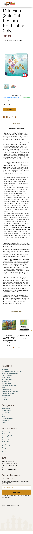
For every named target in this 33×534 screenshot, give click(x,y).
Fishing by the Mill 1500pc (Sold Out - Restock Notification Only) (9, 340)
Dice (3, 416)
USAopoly (5, 448)
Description (16, 123)
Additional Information (16, 128)
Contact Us (5, 381)
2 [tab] (16, 347)
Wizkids (4, 434)
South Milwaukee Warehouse (11, 97)
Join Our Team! (6, 383)
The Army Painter (7, 436)
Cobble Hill (5, 442)
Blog (3, 387)
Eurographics (6, 444)
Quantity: (7, 100)
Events (4, 422)
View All (4, 452)
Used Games (6, 377)
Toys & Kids (5, 420)
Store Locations (7, 375)
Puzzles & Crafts (7, 418)
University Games (7, 446)
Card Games (6, 412)
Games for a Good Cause (10, 373)
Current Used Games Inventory (12, 371)
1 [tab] (13, 347)
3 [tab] (19, 347)
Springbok (5, 450)
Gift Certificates (7, 379)
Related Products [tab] (16, 311)
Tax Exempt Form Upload (10, 391)
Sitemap (4, 399)
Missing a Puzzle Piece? (9, 385)
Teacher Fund (6, 389)
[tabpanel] (9, 331)
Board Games (6, 410)
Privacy (4, 397)
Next (31, 329)
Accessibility (6, 395)
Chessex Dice (6, 438)
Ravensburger (6, 432)
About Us (5, 369)
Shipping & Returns (8, 393)
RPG (3, 414)
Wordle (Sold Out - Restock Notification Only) (24, 337)
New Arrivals (6, 408)
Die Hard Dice (6, 440)
